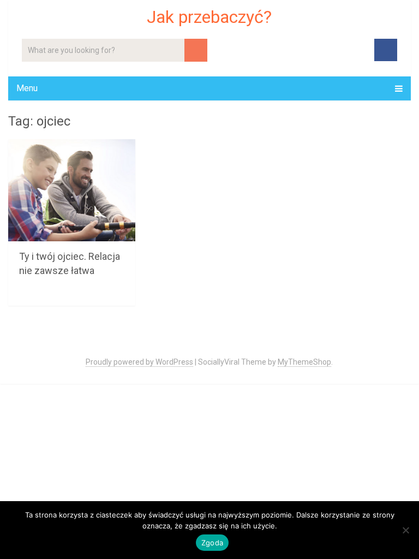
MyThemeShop (304, 362)
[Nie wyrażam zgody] (405, 530)
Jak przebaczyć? (209, 17)
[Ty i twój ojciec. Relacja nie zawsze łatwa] (71, 190)
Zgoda (212, 542)
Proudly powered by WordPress (139, 362)
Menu (27, 88)
